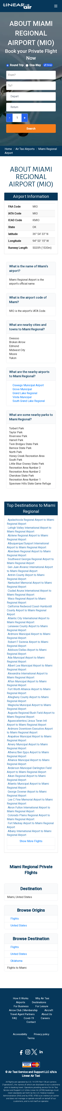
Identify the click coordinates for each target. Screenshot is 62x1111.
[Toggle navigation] (55, 6)
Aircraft (48, 1010)
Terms (31, 1038)
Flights (15, 918)
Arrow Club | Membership (23, 1010)
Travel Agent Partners (22, 1014)
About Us (47, 1014)
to (30, 521)
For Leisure (41, 1006)
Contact (31, 1022)
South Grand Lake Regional (29, 401)
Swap (49, 65)
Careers (45, 1018)
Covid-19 (29, 1018)
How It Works (20, 998)
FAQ (14, 1018)
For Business (21, 1006)
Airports (20, 1002)
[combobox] (8, 75)
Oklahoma (16, 960)
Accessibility (20, 1034)
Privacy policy (41, 1034)
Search (31, 128)
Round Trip (17, 65)
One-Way (35, 65)
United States (19, 925)
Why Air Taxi (42, 998)
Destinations (39, 1002)
